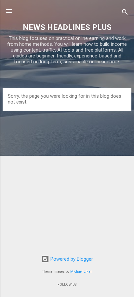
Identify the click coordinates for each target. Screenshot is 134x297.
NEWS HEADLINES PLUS (67, 27)
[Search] (125, 13)
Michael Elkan (81, 271)
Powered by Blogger (71, 259)
